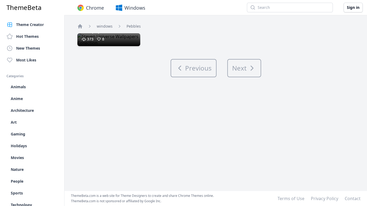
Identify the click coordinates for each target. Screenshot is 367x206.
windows (105, 26)
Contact (353, 198)
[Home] (80, 26)
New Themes (28, 48)
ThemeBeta (23, 7)
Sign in (353, 7)
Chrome (95, 8)
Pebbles (134, 26)
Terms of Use (291, 198)
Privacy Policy (324, 198)
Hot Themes (27, 36)
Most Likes (26, 59)
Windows (134, 8)
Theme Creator (30, 24)
